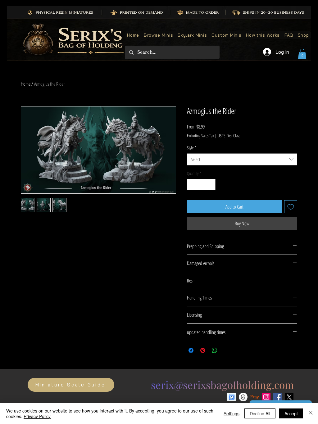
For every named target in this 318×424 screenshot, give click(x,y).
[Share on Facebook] (191, 350)
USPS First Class (229, 135)
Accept (291, 413)
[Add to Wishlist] (290, 206)
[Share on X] (226, 350)
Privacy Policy (37, 416)
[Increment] (211, 184)
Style (191, 148)
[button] (302, 54)
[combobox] (242, 159)
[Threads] (243, 397)
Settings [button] (231, 413)
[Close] (310, 413)
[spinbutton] (201, 184)
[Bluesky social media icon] (231, 397)
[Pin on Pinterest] (203, 350)
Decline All (260, 413)
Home (25, 83)
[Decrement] (192, 184)
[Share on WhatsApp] (214, 350)
